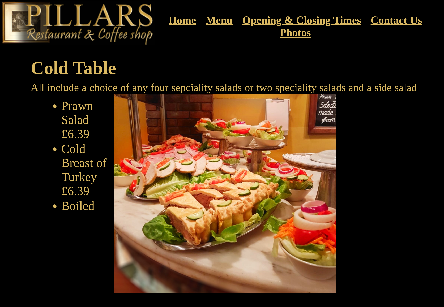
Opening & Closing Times (301, 20)
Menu (219, 20)
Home (182, 20)
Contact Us (396, 20)
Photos (295, 32)
